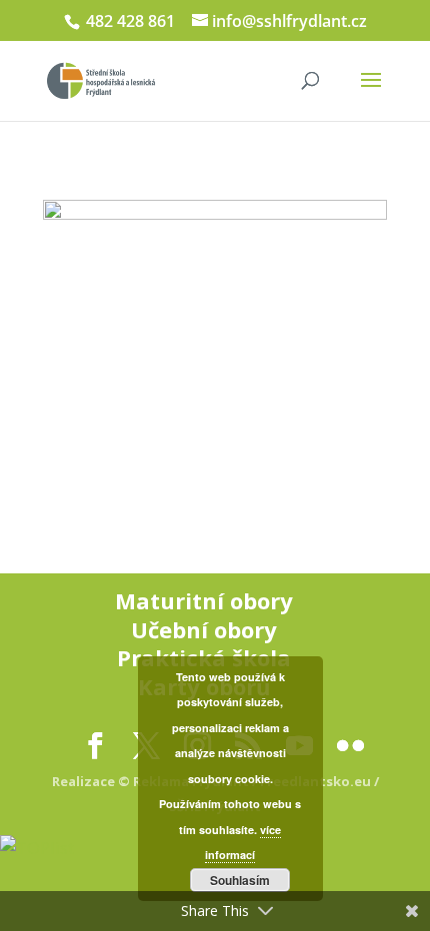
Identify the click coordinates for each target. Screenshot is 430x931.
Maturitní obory (204, 600)
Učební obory (204, 629)
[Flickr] (350, 746)
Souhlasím (240, 880)
